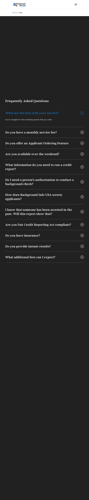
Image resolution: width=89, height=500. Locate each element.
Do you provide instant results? (28, 246)
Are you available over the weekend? (32, 154)
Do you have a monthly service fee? (31, 132)
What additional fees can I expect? (30, 257)
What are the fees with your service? (32, 113)
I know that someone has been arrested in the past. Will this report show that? (38, 211)
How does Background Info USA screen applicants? (33, 196)
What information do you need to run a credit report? (38, 167)
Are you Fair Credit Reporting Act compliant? (38, 224)
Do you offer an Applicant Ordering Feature (37, 143)
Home (14, 13)
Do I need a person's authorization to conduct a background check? (39, 182)
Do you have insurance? (22, 235)
